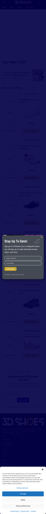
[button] (43, 469)
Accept (23, 494)
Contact (33, 511)
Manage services (22, 488)
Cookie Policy (14, 511)
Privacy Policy (25, 511)
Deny (23, 500)
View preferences (23, 506)
